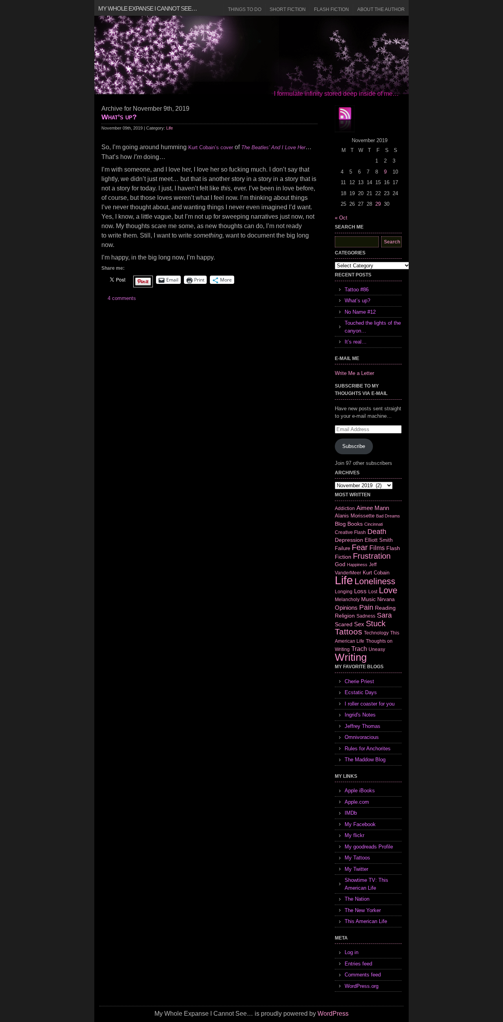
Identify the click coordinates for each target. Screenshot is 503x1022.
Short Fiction (288, 9)
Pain (366, 607)
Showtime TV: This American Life (366, 884)
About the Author (381, 9)
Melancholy (347, 599)
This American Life (366, 921)
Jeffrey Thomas (362, 726)
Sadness (365, 615)
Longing (343, 591)
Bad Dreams (388, 516)
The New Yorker (363, 910)
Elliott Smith (379, 540)
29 (378, 204)
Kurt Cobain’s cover (210, 147)
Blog (340, 524)
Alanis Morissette (354, 516)
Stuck (376, 623)
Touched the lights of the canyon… (373, 327)
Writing (351, 657)
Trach (359, 648)
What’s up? (119, 117)
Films (377, 548)
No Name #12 (360, 312)
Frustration (372, 556)
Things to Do (244, 9)
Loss (360, 591)
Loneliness (374, 581)
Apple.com (357, 802)
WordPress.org (361, 986)
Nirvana (386, 599)
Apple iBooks (360, 790)
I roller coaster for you (370, 704)
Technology (376, 633)
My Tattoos (357, 858)
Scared (343, 624)
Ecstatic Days (361, 692)
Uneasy (377, 649)
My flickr (354, 835)
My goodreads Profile (369, 847)
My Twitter (356, 869)
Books (355, 524)
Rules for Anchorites (368, 748)
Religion (345, 615)
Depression (349, 540)
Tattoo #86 (357, 290)
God (340, 564)
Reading (385, 608)
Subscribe (353, 446)
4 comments (122, 298)
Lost (372, 591)
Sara (384, 615)
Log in (351, 952)
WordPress (333, 1013)
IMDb (351, 813)
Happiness (357, 564)
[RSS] (344, 119)
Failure (342, 548)
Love (388, 590)
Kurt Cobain (376, 573)
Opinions (346, 607)
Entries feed (358, 964)
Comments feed (363, 975)
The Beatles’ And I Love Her (273, 147)
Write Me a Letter (354, 373)
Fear (360, 547)
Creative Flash (350, 532)
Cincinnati (373, 524)
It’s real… (356, 342)
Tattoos (348, 631)
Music (368, 599)
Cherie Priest (359, 681)
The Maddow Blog (365, 759)
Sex (359, 624)
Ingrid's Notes (360, 715)
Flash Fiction (331, 9)
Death (376, 532)
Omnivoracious (362, 737)
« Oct (341, 218)
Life (169, 128)
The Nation (357, 899)
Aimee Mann (372, 508)
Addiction (345, 508)
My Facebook (360, 824)
